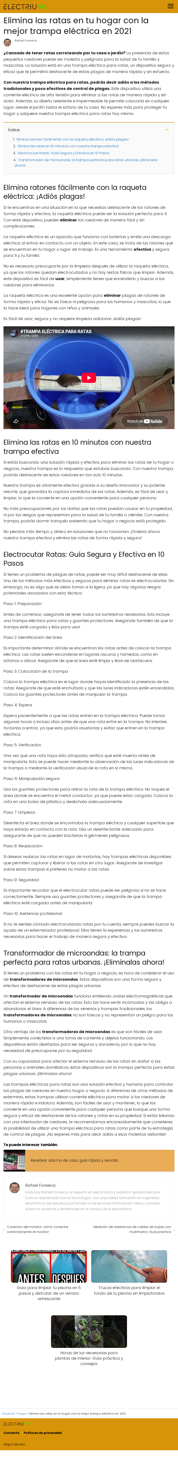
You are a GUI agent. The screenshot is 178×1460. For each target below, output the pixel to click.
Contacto (11, 1433)
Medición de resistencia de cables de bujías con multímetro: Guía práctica (132, 1229)
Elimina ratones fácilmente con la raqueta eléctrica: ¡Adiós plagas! (73, 139)
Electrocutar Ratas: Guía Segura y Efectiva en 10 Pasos (63, 153)
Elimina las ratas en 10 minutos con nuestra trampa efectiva (68, 146)
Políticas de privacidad (43, 1433)
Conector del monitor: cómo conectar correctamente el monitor (37, 1229)
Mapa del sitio (14, 1444)
